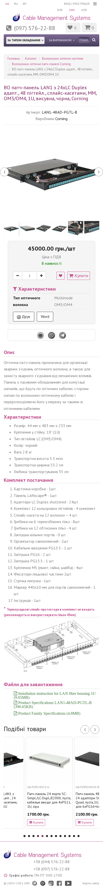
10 (65, 836)
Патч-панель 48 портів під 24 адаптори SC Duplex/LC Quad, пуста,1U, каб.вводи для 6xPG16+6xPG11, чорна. (80, 800)
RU (16, 3)
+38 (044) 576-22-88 (52, 861)
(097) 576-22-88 (34, 28)
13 (79, 836)
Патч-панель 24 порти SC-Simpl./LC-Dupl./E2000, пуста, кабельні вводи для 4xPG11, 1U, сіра (32, 800)
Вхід (67, 3)
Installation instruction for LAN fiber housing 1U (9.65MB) (55, 695)
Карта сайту (90, 883)
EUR (59, 10)
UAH (72, 10)
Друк (25, 316)
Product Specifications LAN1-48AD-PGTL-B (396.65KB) (53, 705)
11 (69, 836)
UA (7, 3)
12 (74, 836)
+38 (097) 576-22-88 (52, 868)
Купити (80, 275)
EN (24, 3)
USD (84, 10)
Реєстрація (81, 3)
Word (45, 316)
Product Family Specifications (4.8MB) (48, 713)
